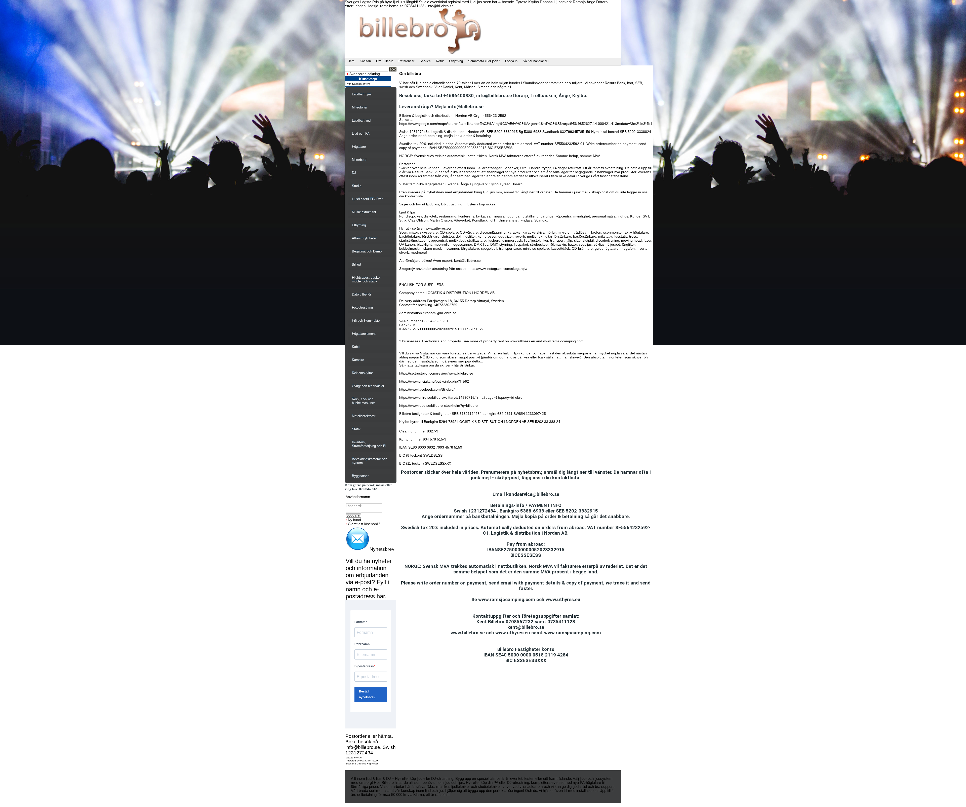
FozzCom (365, 760)
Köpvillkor (372, 763)
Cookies (361, 763)
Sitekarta (351, 763)
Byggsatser (360, 476)
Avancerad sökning (364, 74)
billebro (358, 757)
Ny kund (354, 520)
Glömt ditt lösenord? (364, 524)
